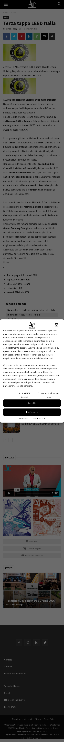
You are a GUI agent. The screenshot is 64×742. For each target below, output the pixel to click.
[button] (56, 325)
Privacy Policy (39, 418)
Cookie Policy (23, 418)
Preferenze (32, 412)
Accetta (32, 403)
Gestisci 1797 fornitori (24, 395)
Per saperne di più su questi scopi (49, 395)
